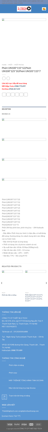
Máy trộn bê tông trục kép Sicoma (22, 388)
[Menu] (3, 9)
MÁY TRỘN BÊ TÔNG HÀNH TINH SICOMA (26, 380)
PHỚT (10, 65)
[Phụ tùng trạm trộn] (24, 8)
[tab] (24, 109)
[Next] (46, 288)
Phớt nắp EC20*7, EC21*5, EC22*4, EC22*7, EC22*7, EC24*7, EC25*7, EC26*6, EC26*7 (34, 298)
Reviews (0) (6, 114)
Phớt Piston (19, 65)
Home (4, 65)
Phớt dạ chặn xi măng (9, 295)
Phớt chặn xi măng (16, 365)
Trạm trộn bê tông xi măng (19, 396)
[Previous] (2, 288)
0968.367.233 (14, 89)
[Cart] (44, 8)
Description (6, 109)
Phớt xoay (13, 373)
